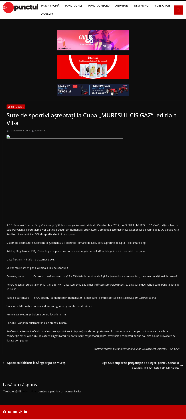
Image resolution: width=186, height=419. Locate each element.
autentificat (29, 391)
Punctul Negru (99, 5)
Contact (47, 14)
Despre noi (141, 5)
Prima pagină (50, 5)
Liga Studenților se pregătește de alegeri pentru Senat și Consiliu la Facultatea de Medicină (140, 365)
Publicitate (163, 5)
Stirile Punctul (15, 107)
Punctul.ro (40, 130)
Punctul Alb (73, 5)
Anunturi (121, 5)
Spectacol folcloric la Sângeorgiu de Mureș (36, 363)
